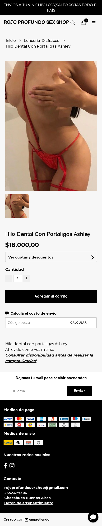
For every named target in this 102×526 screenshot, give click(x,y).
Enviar (79, 391)
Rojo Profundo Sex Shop (36, 22)
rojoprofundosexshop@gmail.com (36, 488)
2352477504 (16, 493)
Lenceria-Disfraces (42, 40)
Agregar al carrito (51, 296)
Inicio (11, 40)
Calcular (78, 323)
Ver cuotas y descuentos (30, 257)
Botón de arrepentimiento (28, 503)
